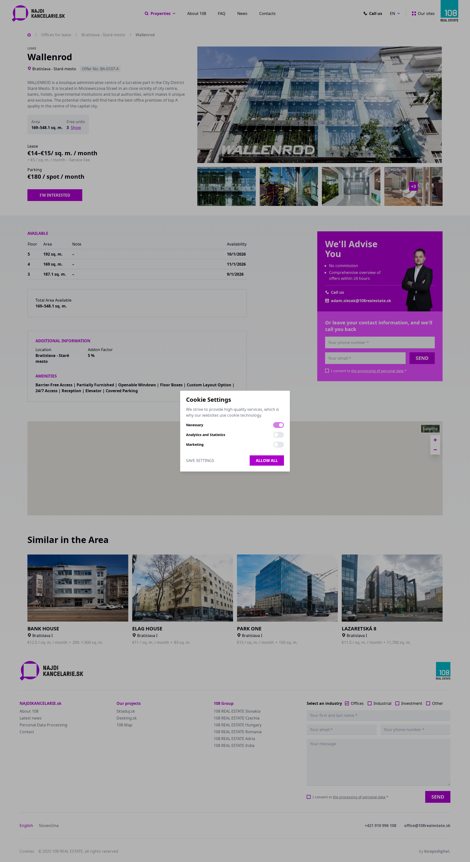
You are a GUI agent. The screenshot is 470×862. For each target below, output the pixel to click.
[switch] (278, 425)
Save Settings (200, 460)
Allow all (267, 460)
